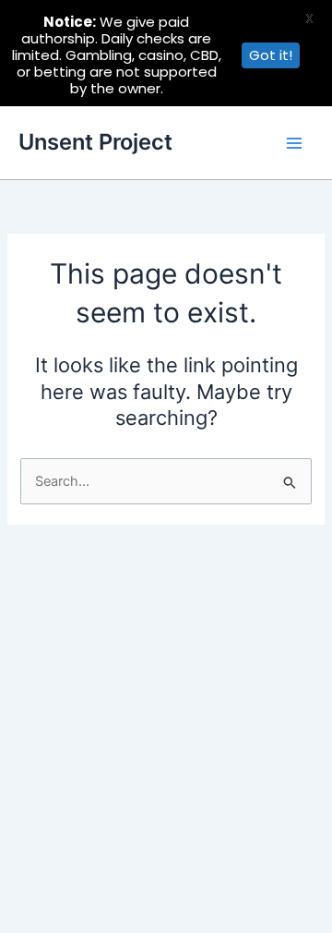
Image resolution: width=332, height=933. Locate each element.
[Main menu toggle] (294, 143)
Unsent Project (95, 141)
